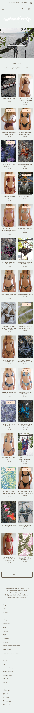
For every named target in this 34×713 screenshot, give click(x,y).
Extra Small (6, 624)
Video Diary (6, 679)
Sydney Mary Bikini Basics (11, 653)
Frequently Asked (8, 671)
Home (4, 608)
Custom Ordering (8, 668)
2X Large (5, 642)
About (4, 664)
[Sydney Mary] (17, 20)
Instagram (9, 694)
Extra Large (6, 638)
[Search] (22, 9)
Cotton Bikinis (7, 649)
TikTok (8, 697)
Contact (5, 682)
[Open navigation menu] (3, 9)
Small (4, 627)
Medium (5, 631)
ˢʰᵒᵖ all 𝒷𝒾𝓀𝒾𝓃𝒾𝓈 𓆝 (17, 43)
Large (4, 634)
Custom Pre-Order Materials (11, 645)
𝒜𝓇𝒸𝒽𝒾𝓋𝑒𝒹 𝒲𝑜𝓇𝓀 (7, 675)
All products (17, 575)
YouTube (8, 705)
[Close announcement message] (31, 3)
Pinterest (8, 701)
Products (5, 612)
